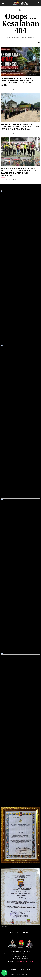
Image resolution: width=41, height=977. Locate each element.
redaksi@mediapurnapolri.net (25, 961)
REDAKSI (21, 969)
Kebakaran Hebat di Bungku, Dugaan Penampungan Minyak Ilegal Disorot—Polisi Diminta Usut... (17, 81)
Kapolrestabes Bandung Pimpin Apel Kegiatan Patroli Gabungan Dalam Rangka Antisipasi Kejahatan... (18, 171)
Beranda (13, 969)
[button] (38, 3)
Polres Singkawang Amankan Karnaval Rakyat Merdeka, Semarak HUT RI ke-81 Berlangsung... (20, 126)
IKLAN (28, 969)
